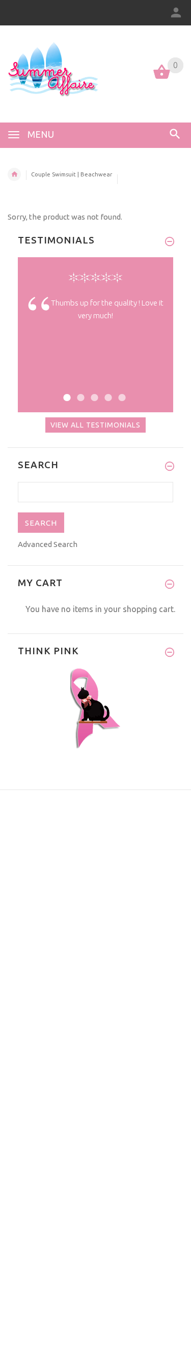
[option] (95, 317)
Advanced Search (47, 544)
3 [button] (93, 391)
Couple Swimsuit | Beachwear (71, 174)
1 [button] (65, 391)
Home (14, 174)
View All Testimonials (95, 425)
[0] (162, 78)
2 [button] (79, 391)
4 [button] (107, 391)
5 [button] (120, 391)
